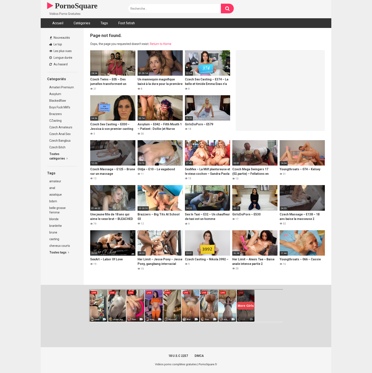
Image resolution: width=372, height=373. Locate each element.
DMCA (199, 356)
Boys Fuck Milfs (59, 107)
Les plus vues (62, 51)
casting (54, 239)
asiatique (55, 194)
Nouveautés (61, 37)
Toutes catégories (57, 156)
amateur (55, 181)
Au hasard (60, 64)
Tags (104, 23)
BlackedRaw (57, 100)
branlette (55, 225)
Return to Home (160, 44)
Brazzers (55, 114)
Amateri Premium (61, 87)
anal (52, 188)
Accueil (57, 23)
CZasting (55, 120)
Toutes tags (58, 252)
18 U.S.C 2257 (178, 356)
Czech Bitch (57, 147)
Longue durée (62, 57)
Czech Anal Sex (60, 134)
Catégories (82, 23)
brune (53, 232)
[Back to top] (357, 360)
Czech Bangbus (60, 140)
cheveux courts (59, 245)
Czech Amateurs (60, 127)
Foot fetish (126, 23)
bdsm (53, 201)
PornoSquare (75, 6)
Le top (57, 44)
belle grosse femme (57, 210)
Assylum (55, 94)
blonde (54, 219)
